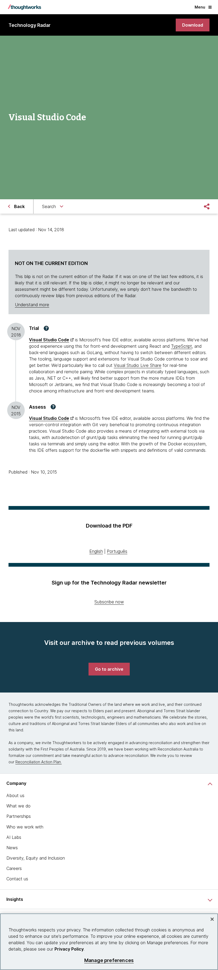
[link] (192, 25)
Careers (14, 868)
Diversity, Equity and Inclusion (35, 858)
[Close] (212, 919)
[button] (46, 328)
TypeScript (181, 346)
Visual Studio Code (49, 339)
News (12, 847)
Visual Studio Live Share (137, 365)
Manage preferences (109, 960)
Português (117, 551)
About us (15, 795)
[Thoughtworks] (24, 7)
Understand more (32, 304)
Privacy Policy (69, 949)
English (96, 551)
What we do (18, 806)
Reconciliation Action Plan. (38, 762)
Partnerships (18, 816)
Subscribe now (109, 601)
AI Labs (13, 837)
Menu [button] (200, 7)
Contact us (17, 878)
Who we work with (24, 827)
